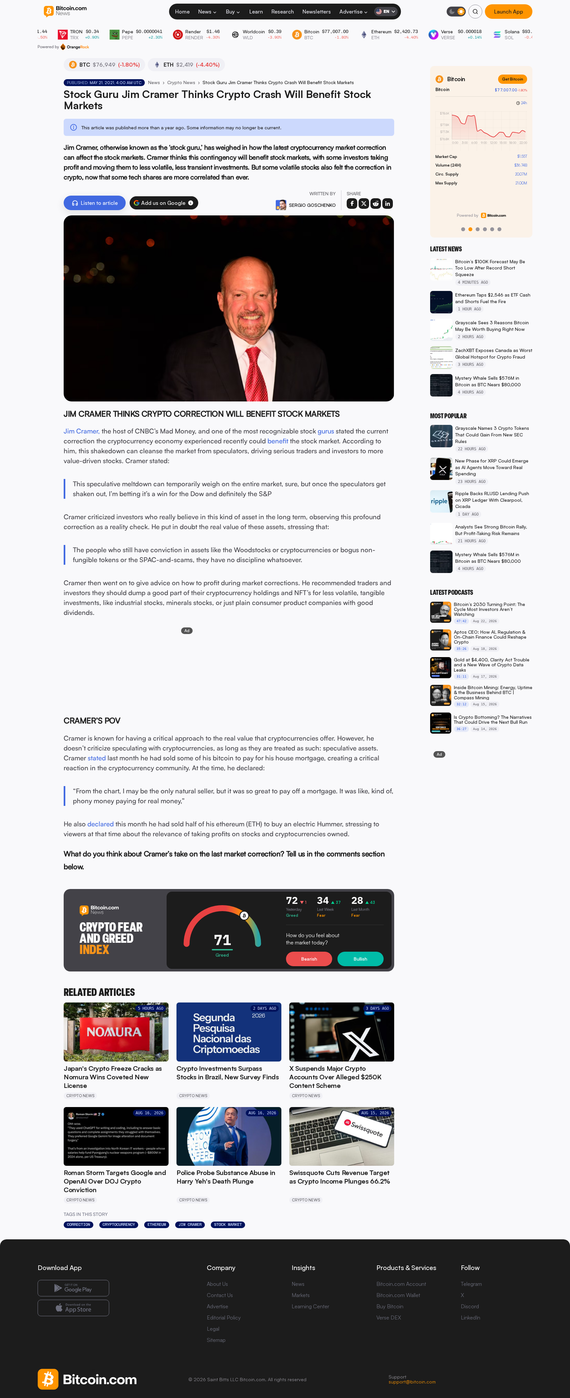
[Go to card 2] (470, 229)
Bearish (309, 959)
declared (100, 824)
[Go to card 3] (478, 229)
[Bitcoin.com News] (65, 11)
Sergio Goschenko (312, 205)
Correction (78, 1224)
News (204, 11)
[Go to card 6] (499, 229)
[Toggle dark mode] (456, 11)
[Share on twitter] (364, 203)
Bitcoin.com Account (401, 1284)
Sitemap (216, 1340)
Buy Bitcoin (389, 1306)
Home (182, 11)
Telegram (471, 1284)
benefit (278, 441)
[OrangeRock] (74, 47)
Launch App (508, 11)
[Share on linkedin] (387, 203)
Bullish (360, 959)
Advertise (351, 11)
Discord (470, 1306)
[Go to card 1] (463, 229)
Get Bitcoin (512, 79)
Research (282, 11)
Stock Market (228, 1224)
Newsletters (316, 11)
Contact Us (220, 1295)
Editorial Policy (224, 1317)
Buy (230, 11)
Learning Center (310, 1306)
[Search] (475, 11)
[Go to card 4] (485, 229)
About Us (217, 1284)
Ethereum (156, 1224)
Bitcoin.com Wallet (398, 1295)
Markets (301, 1295)
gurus (327, 431)
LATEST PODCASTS (451, 592)
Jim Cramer (190, 1224)
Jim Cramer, (82, 431)
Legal (213, 1328)
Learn (256, 11)
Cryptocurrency (119, 1224)
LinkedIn (470, 1317)
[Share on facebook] (352, 203)
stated (97, 758)
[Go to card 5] (492, 229)
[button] (191, 203)
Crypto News (181, 82)
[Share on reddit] (375, 203)
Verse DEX (388, 1317)
